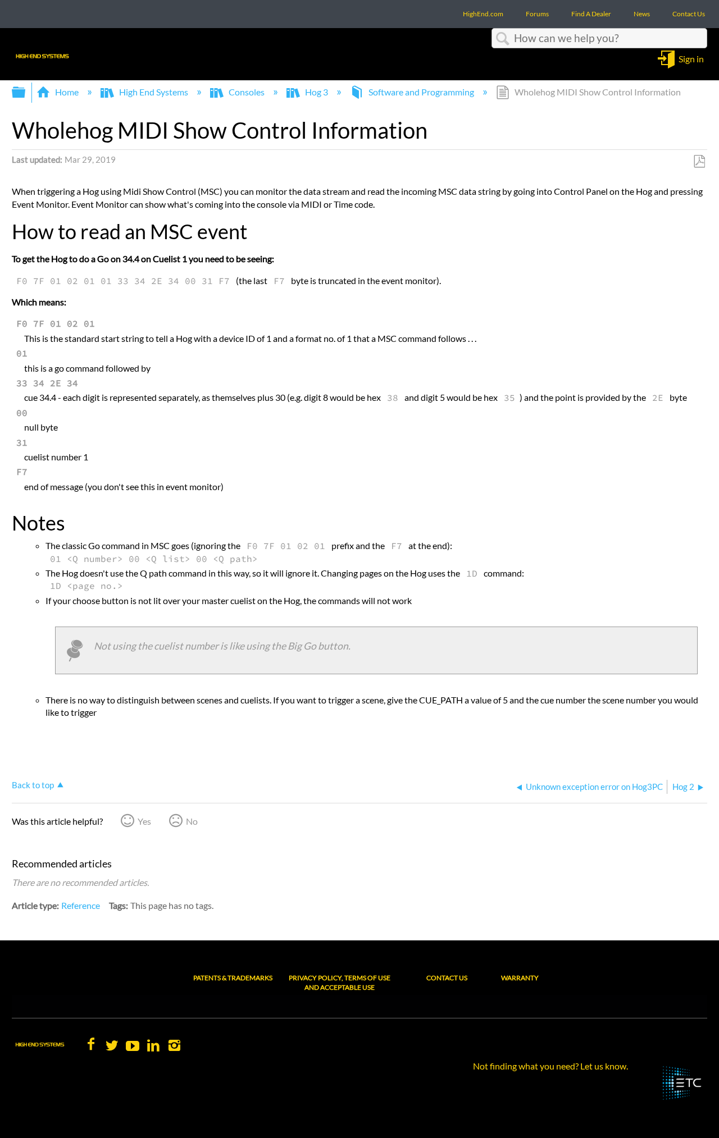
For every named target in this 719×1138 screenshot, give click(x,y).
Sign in (691, 58)
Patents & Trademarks (232, 978)
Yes (144, 821)
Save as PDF (699, 161)
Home (66, 91)
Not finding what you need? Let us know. (550, 1066)
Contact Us (446, 978)
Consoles (246, 91)
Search (503, 38)
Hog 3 (316, 91)
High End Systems (153, 91)
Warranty (520, 978)
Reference (80, 905)
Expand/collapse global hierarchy (25, 92)
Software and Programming (421, 91)
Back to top (33, 785)
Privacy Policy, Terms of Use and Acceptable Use (339, 982)
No (192, 821)
